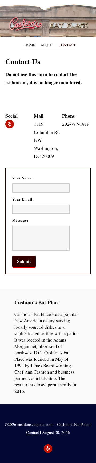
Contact (67, 45)
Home (29, 45)
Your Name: (22, 178)
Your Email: (23, 199)
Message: (20, 220)
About (47, 45)
